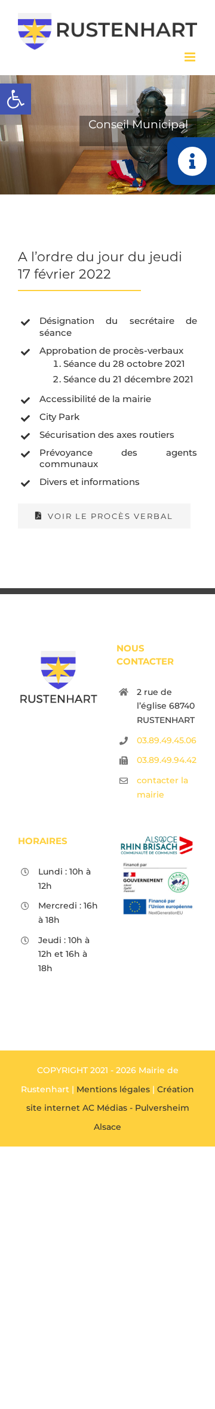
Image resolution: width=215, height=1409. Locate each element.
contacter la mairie (162, 787)
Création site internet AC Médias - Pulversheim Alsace (110, 1108)
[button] (15, 99)
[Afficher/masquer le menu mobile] (191, 57)
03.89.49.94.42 (166, 760)
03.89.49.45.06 (166, 740)
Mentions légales (113, 1089)
